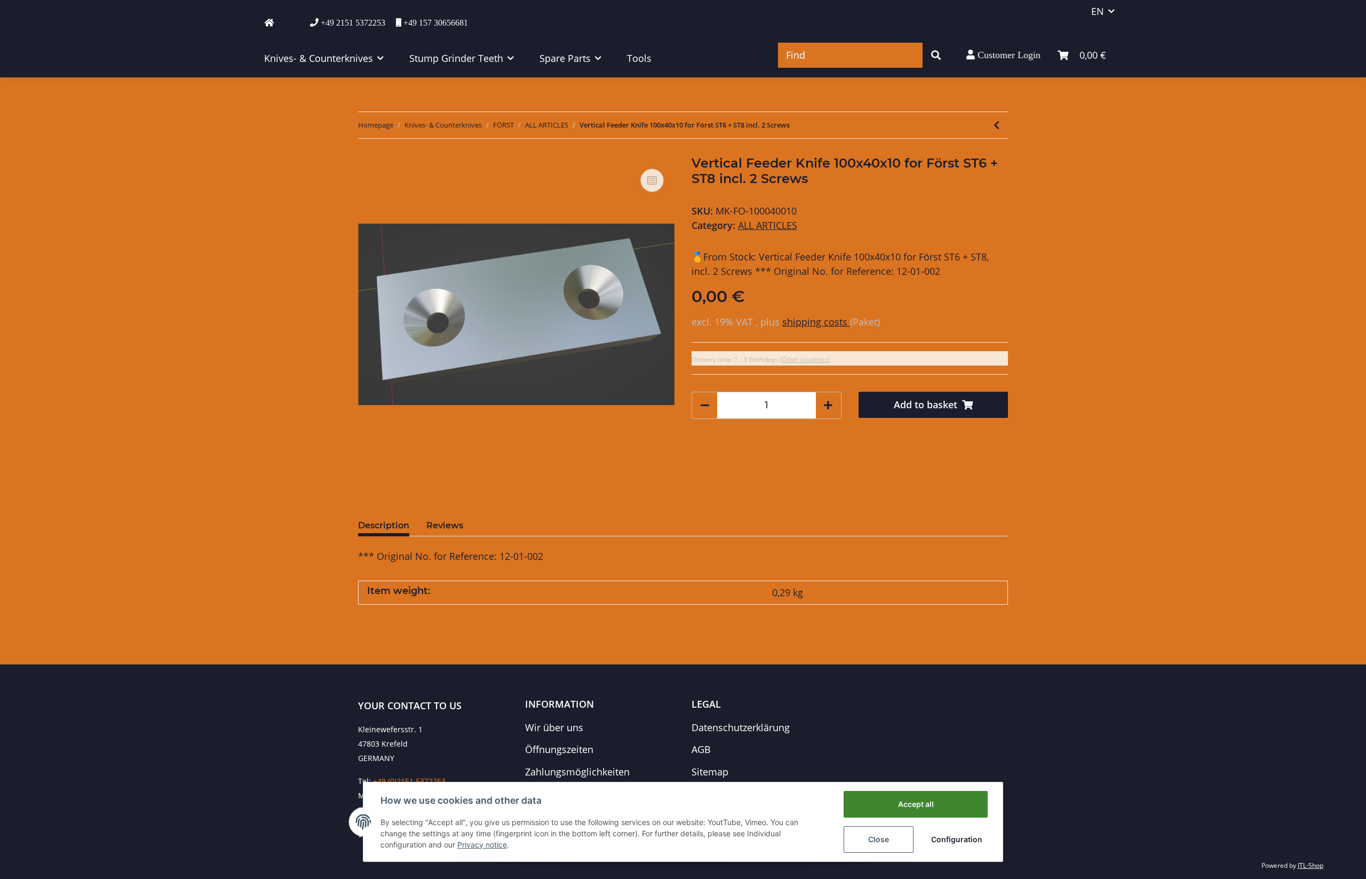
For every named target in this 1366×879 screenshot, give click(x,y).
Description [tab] (383, 525)
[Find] (936, 55)
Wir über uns (554, 727)
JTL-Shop (1310, 865)
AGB (701, 749)
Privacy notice (482, 844)
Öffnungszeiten (559, 749)
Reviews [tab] (444, 525)
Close (878, 839)
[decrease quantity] (705, 405)
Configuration (956, 839)
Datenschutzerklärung (741, 727)
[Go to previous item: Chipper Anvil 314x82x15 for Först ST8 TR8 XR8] (996, 125)
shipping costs (816, 321)
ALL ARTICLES (767, 225)
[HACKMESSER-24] (269, 22)
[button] (1003, 55)
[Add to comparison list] (652, 180)
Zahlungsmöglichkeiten (577, 771)
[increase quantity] (828, 405)
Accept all (916, 804)
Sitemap (710, 771)
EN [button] (1097, 11)
